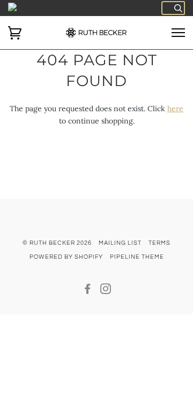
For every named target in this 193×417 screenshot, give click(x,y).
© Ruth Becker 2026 (57, 243)
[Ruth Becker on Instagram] (106, 291)
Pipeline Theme (137, 257)
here (175, 108)
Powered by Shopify (66, 257)
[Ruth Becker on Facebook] (87, 291)
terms (159, 243)
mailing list (120, 243)
